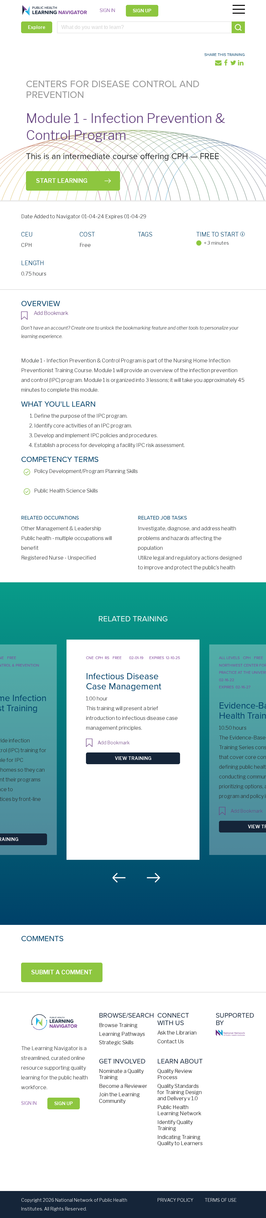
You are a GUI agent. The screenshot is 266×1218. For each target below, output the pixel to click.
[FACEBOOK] (226, 64)
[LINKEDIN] (241, 64)
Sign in (107, 10)
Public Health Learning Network (179, 1110)
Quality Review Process (174, 1074)
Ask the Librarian (177, 1033)
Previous (119, 878)
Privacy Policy (175, 1200)
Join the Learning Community (119, 1097)
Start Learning (61, 180)
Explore (36, 27)
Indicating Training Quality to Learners (180, 1140)
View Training (133, 758)
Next (153, 878)
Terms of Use (220, 1200)
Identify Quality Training (175, 1125)
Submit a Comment (61, 972)
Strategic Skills (116, 1042)
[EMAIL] (219, 64)
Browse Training (118, 1025)
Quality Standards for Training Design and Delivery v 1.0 (179, 1092)
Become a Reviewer (123, 1086)
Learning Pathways (122, 1034)
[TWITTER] (233, 64)
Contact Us (170, 1041)
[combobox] (151, 27)
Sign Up (142, 10)
